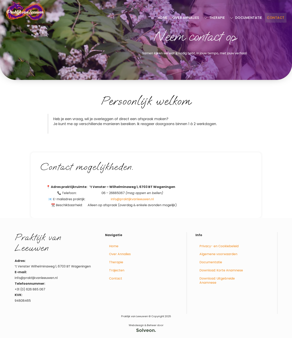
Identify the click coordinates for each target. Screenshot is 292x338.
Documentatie (248, 17)
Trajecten (116, 270)
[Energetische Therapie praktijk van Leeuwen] (25, 19)
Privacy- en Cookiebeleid (219, 246)
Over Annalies (185, 17)
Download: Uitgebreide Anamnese (217, 280)
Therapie (216, 17)
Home (163, 17)
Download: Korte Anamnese (221, 270)
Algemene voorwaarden (218, 254)
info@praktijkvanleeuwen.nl (132, 199)
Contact (275, 17)
